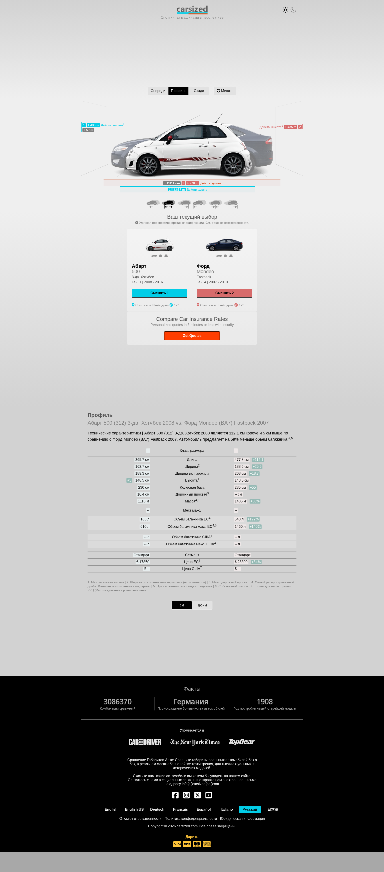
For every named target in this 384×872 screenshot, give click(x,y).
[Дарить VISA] (187, 844)
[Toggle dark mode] (289, 10)
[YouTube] (208, 797)
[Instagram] (186, 797)
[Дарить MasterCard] (197, 844)
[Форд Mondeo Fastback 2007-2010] (224, 270)
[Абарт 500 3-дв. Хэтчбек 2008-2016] (159, 270)
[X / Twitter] (197, 797)
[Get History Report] (192, 328)
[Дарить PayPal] (177, 844)
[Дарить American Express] (207, 844)
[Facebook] (175, 797)
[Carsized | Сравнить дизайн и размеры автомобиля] (192, 13)
